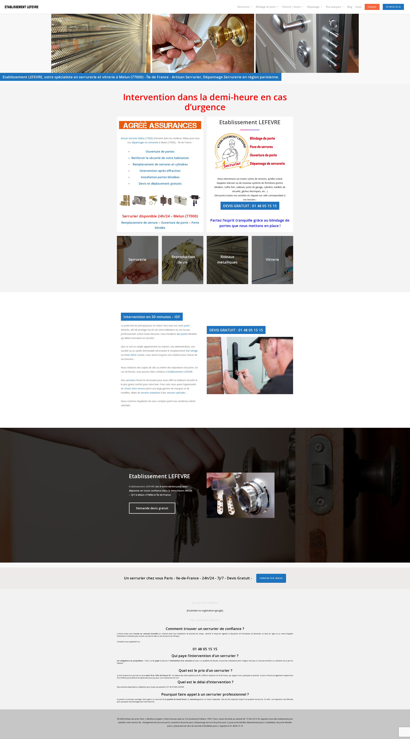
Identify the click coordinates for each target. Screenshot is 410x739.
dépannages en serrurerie (145, 142)
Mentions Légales (154, 719)
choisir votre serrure (134, 388)
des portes (182, 333)
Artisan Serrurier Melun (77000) (137, 138)
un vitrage (192, 350)
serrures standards (150, 392)
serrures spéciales (176, 392)
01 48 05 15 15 (205, 648)
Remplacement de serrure (139, 222)
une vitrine (131, 354)
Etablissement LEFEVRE (180, 371)
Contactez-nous (271, 578)
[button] (152, 508)
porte (187, 325)
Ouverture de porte (174, 222)
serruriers (131, 380)
